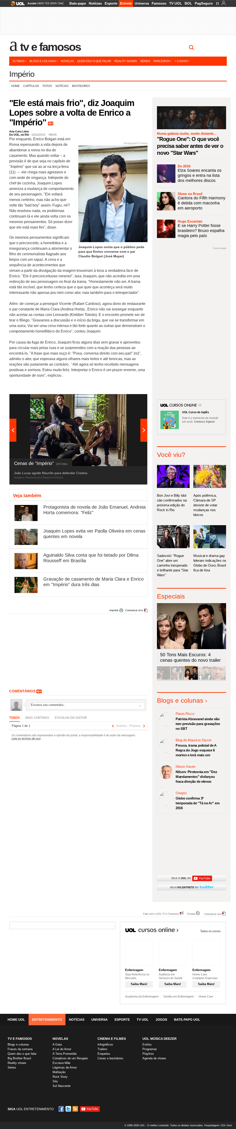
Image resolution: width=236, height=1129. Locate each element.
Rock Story (60, 1076)
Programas (149, 1049)
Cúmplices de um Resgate (70, 1058)
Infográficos (105, 1044)
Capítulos (31, 86)
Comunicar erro (134, 610)
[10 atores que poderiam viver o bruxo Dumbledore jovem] (205, 679)
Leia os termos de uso (26, 738)
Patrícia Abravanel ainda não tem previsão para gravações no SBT (198, 724)
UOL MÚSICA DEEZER (159, 1038)
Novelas (67, 61)
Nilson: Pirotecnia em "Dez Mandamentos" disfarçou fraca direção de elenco (196, 776)
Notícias (95, 3)
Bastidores (81, 86)
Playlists (148, 1053)
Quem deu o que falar (94, 61)
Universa (142, 3)
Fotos (47, 86)
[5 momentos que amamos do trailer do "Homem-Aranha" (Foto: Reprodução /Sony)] (163, 679)
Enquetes (103, 1053)
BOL (188, 3)
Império (21, 73)
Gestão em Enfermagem (178, 996)
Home (15, 86)
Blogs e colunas (43, 61)
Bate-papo (77, 3)
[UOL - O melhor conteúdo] (16, 5)
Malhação (59, 1072)
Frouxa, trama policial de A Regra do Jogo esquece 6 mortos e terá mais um (196, 750)
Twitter (68, 1109)
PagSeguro (204, 3)
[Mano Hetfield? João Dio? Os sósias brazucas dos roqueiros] (219, 679)
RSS (75, 1109)
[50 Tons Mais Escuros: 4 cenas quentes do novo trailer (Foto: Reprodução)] (191, 679)
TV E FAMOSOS (20, 1038)
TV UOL (175, 3)
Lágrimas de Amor (65, 1067)
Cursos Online (183, 405)
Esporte (111, 3)
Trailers (102, 1049)
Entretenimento (47, 1019)
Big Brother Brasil (19, 1058)
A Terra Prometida (65, 1053)
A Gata (57, 1044)
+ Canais (181, 61)
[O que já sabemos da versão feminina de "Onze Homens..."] (177, 679)
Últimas (18, 61)
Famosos (159, 3)
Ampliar (132, 399)
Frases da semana (20, 1049)
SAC (61, 3)
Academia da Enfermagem (142, 996)
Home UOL (16, 1019)
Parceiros (161, 61)
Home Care (206, 996)
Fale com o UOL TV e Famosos (161, 913)
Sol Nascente (62, 1086)
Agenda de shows (154, 1058)
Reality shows (125, 61)
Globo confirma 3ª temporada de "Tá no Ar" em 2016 (197, 803)
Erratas (191, 913)
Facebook (61, 1109)
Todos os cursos (210, 931)
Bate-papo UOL (187, 1019)
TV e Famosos (50, 47)
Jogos (161, 1019)
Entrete (126, 3)
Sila (55, 1081)
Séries (145, 61)
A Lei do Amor (62, 1049)
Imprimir (113, 610)
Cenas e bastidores (110, 1058)
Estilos (147, 1044)
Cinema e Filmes (111, 1038)
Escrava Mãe (61, 1063)
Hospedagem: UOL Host (218, 1125)
